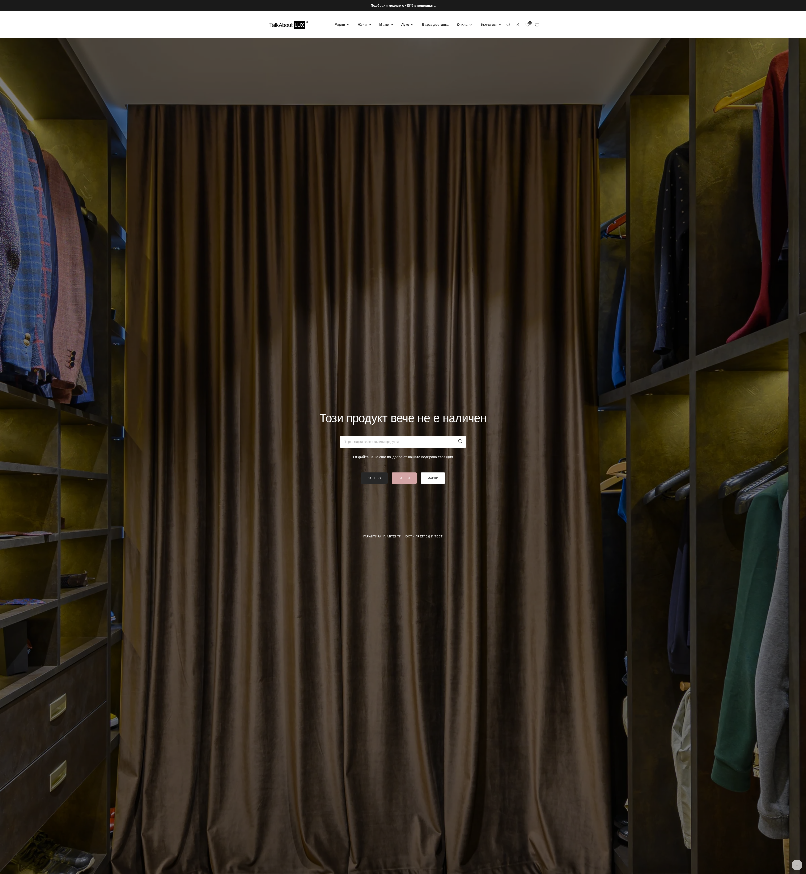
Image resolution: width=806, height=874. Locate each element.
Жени (362, 24)
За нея (404, 478)
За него (374, 478)
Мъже (384, 24)
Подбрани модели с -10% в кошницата (403, 5)
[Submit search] (460, 441)
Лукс (405, 24)
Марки (340, 24)
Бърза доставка (435, 24)
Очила (462, 24)
